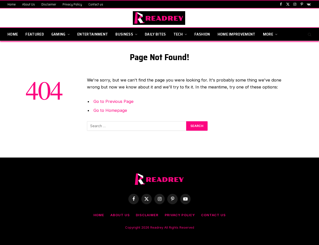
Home (11, 4)
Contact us (95, 4)
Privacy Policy (72, 4)
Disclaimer (48, 4)
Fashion (202, 34)
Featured (34, 34)
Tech (178, 34)
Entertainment (92, 34)
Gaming (58, 34)
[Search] (309, 34)
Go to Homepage (110, 110)
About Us (28, 4)
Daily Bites (155, 34)
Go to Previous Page (113, 101)
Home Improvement (236, 34)
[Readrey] (159, 18)
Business (124, 34)
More (268, 34)
